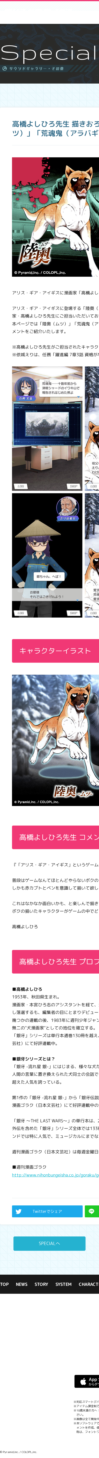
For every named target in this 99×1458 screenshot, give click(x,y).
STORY (41, 1284)
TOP (4, 1284)
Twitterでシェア (47, 1211)
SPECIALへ (49, 1243)
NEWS (21, 1284)
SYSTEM (64, 1284)
